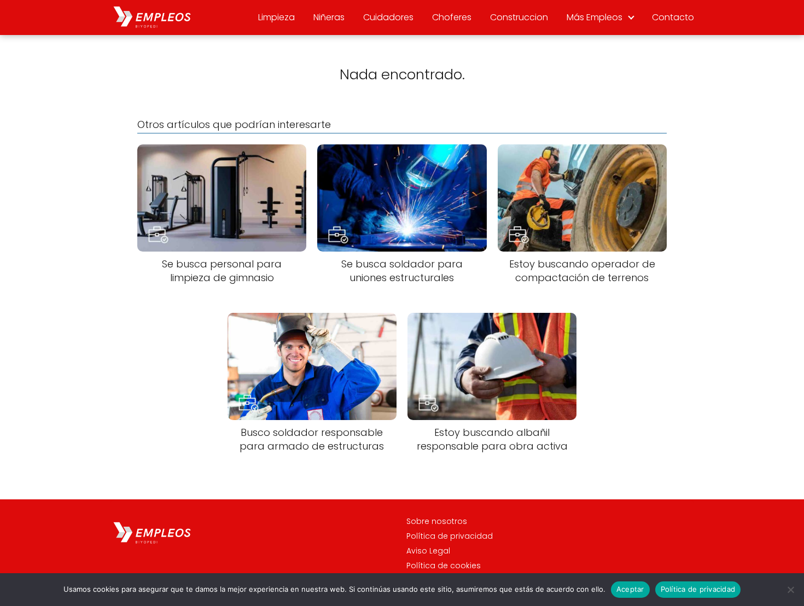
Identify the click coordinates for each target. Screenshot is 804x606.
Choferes (451, 17)
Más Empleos (594, 17)
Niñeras (329, 17)
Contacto (673, 17)
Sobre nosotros (436, 521)
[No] (790, 589)
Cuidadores (388, 17)
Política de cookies (443, 565)
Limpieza (276, 17)
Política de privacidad (449, 536)
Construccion (519, 17)
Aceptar (630, 589)
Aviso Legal (428, 550)
